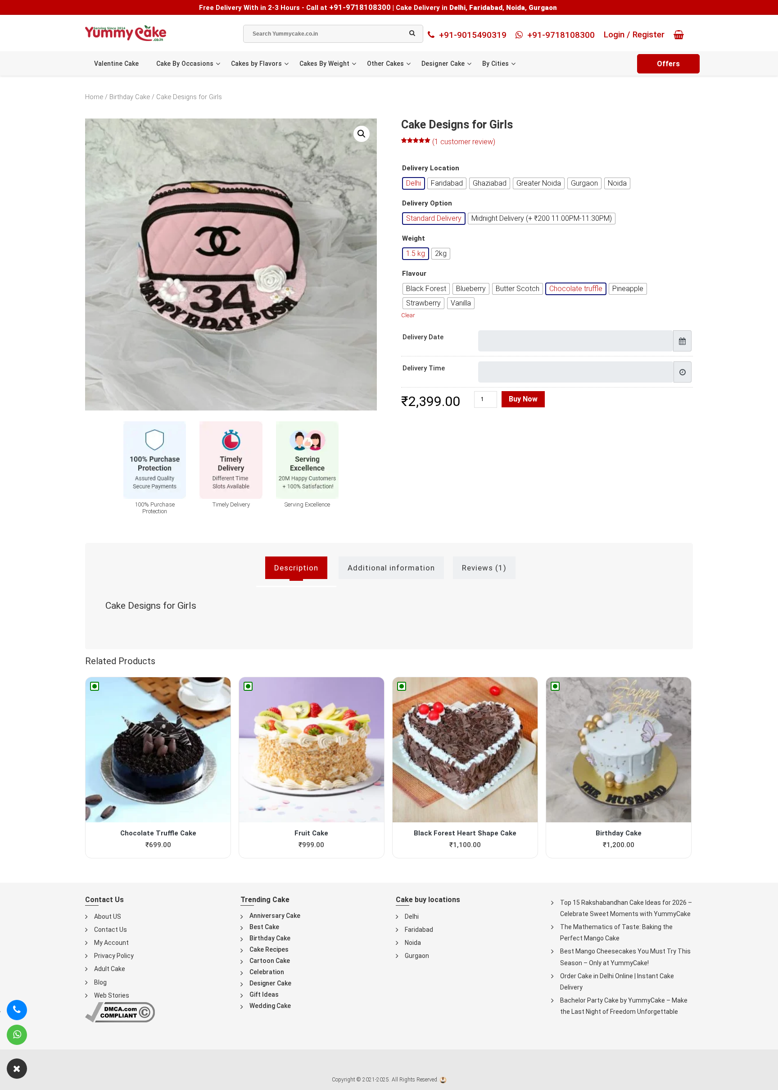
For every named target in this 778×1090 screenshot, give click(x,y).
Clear (408, 315)
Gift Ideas (264, 994)
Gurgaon (417, 955)
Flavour (414, 273)
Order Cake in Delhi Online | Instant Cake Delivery (617, 981)
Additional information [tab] (391, 567)
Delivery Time (424, 368)
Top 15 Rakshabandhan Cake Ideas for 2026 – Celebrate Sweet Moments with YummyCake (626, 908)
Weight (413, 238)
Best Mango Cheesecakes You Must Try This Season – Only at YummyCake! (625, 957)
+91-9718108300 (360, 7)
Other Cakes (385, 63)
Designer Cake (443, 63)
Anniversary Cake (274, 915)
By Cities (495, 63)
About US (107, 916)
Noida (413, 942)
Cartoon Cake (269, 960)
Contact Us (110, 929)
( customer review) (463, 141)
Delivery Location (430, 168)
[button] (361, 134)
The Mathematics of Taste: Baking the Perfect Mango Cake (616, 932)
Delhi (412, 916)
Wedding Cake (270, 1005)
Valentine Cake (116, 63)
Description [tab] (296, 567)
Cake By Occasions (184, 63)
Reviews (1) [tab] (484, 567)
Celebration (266, 972)
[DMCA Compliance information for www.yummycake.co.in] (120, 1012)
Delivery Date (423, 337)
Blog (100, 982)
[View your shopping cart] (681, 34)
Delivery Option (427, 203)
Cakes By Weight (324, 63)
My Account (111, 942)
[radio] (413, 183)
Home (94, 97)
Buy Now (523, 399)
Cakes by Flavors (256, 63)
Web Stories (111, 995)
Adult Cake (109, 968)
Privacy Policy (114, 955)
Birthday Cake (129, 97)
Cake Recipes (269, 949)
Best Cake (264, 926)
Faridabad (419, 929)
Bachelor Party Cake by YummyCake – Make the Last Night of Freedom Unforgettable (624, 1006)
